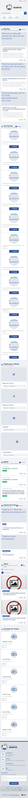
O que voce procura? (6, 13)
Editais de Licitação (7, 405)
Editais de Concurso (8, 383)
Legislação (5, 427)
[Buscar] (25, 13)
